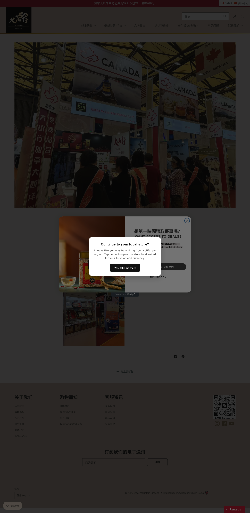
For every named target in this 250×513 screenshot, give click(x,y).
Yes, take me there (125, 268)
